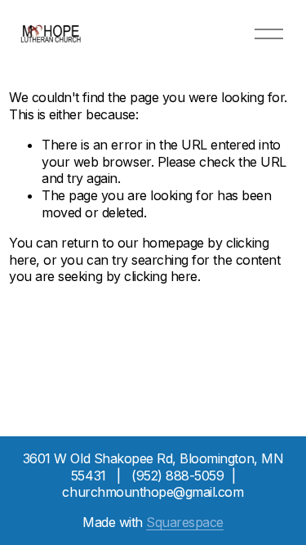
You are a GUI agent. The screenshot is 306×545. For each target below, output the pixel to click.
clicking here (160, 276)
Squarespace (185, 522)
